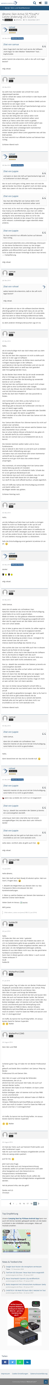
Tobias (8, 1269)
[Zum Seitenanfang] (46, 1382)
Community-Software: (24, 1382)
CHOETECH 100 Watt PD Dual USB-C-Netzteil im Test (26, 1290)
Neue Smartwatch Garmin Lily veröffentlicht (22, 1278)
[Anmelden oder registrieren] (40, 3)
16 (24, 1203)
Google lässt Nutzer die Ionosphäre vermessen (24, 1267)
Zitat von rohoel (11, 286)
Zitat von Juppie (10, 171)
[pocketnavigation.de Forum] (9, 3)
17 (27, 1203)
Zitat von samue (11, 44)
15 (20, 1203)
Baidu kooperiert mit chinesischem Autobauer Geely (26, 1284)
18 (31, 1203)
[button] (46, 3)
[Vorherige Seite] (10, 1203)
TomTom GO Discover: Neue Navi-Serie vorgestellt (25, 1272)
